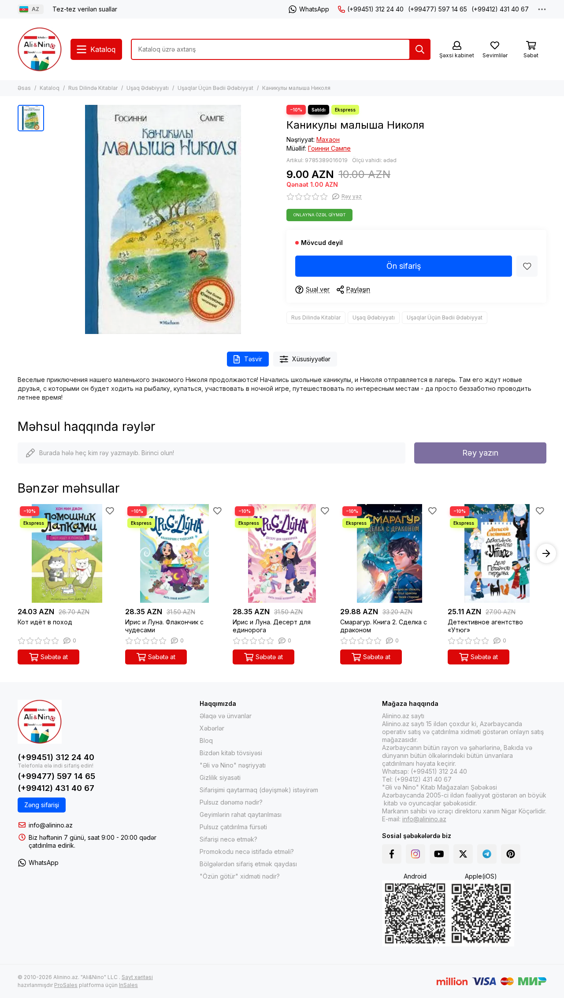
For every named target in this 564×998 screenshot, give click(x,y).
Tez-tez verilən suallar (84, 9)
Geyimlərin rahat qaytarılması (241, 814)
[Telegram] (487, 854)
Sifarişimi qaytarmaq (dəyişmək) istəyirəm (259, 790)
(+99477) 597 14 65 (437, 9)
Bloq (206, 740)
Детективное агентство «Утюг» (485, 626)
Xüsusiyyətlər (311, 359)
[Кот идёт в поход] (67, 553)
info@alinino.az (51, 825)
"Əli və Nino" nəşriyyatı (233, 765)
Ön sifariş (403, 266)
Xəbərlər (212, 728)
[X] (463, 854)
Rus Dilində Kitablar (93, 88)
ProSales (66, 985)
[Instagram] (415, 854)
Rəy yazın (480, 452)
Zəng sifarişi (41, 805)
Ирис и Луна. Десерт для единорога (272, 626)
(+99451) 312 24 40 (375, 9)
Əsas (24, 88)
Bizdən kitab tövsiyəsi (231, 753)
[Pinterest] (510, 854)
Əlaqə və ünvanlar (226, 716)
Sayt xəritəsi (137, 977)
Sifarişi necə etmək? (228, 839)
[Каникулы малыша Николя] (163, 219)
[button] (17, 553)
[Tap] (419, 49)
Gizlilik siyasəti (220, 777)
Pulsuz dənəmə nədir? (231, 802)
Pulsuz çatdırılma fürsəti (233, 827)
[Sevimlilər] (527, 266)
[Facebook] (391, 854)
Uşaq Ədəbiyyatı (147, 88)
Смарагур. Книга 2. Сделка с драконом (383, 626)
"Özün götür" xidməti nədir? (240, 876)
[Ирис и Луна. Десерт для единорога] (282, 553)
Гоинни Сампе (329, 148)
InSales (128, 985)
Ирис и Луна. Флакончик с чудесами (164, 626)
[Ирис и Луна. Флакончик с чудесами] (174, 553)
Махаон (328, 139)
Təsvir (253, 359)
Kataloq (49, 88)
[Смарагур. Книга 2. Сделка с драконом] (389, 553)
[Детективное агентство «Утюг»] (497, 553)
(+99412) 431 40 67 (500, 9)
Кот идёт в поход (45, 622)
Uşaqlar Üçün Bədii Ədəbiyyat (215, 88)
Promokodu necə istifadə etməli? (247, 851)
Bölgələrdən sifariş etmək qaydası (248, 864)
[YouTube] (439, 854)
